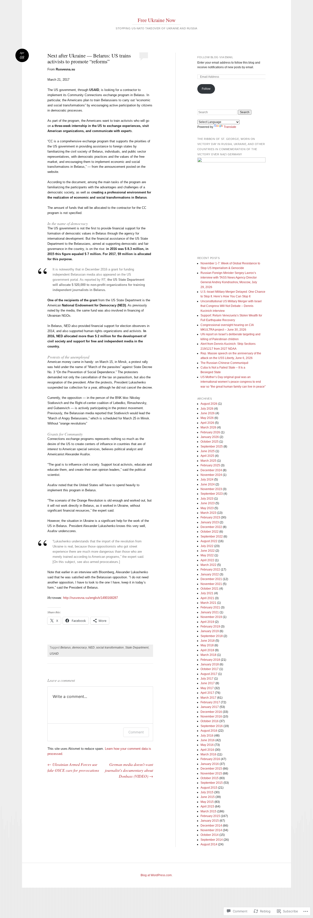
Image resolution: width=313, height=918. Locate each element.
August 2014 (209, 844)
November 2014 (211, 830)
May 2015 (207, 802)
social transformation (110, 647)
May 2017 (207, 688)
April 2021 (207, 598)
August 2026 (209, 403)
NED (91, 647)
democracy (79, 647)
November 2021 (211, 584)
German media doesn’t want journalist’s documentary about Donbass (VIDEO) (129, 770)
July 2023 (207, 498)
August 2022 (209, 541)
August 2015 (209, 787)
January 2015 (210, 820)
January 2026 (210, 437)
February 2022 (210, 569)
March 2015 (208, 811)
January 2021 (210, 612)
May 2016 (207, 745)
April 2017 (207, 692)
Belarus (65, 647)
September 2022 (212, 536)
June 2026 (208, 413)
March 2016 (208, 754)
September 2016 (212, 726)
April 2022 (207, 560)
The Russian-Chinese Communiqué (224, 363)
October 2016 (210, 721)
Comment (136, 732)
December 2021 (211, 579)
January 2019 (210, 631)
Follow (206, 88)
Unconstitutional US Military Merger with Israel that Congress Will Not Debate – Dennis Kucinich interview (231, 306)
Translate (230, 127)
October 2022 (210, 531)
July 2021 (207, 593)
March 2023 (208, 513)
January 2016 (210, 764)
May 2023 (207, 508)
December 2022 (211, 527)
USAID (54, 653)
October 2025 (210, 441)
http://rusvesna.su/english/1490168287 (90, 598)
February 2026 (210, 432)
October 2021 (210, 588)
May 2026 (207, 418)
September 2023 (212, 493)
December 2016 (211, 712)
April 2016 (207, 749)
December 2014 (211, 825)
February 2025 (210, 465)
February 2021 (210, 607)
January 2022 (210, 574)
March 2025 (208, 460)
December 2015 (211, 768)
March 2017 (208, 697)
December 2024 (211, 470)
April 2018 (207, 650)
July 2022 (207, 546)
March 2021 (208, 603)
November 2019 (211, 617)
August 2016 (209, 730)
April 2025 (207, 456)
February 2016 (210, 759)
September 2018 (212, 636)
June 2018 (208, 640)
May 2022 (207, 555)
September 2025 (212, 446)
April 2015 (207, 806)
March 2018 (208, 655)
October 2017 (210, 669)
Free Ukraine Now (157, 20)
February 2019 (210, 626)
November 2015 (211, 773)
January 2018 (210, 664)
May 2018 (207, 645)
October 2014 (210, 835)
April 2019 (207, 622)
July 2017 (207, 678)
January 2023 (210, 522)
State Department (136, 647)
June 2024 (208, 484)
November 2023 (211, 489)
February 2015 (210, 816)
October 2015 (210, 778)
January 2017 (210, 707)
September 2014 (212, 839)
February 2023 (210, 517)
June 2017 (208, 683)
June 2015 (208, 797)
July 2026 (207, 408)
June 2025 (208, 451)
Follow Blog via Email (215, 57)
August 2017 (209, 674)
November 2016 (211, 716)
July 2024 (207, 479)
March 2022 (208, 565)
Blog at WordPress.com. (156, 875)
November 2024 (211, 475)
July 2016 (207, 735)
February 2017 (210, 702)
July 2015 (207, 792)
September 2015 (212, 782)
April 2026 (207, 423)
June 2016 (208, 740)
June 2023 (208, 503)
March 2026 (208, 427)
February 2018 (210, 659)
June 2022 (208, 550)
